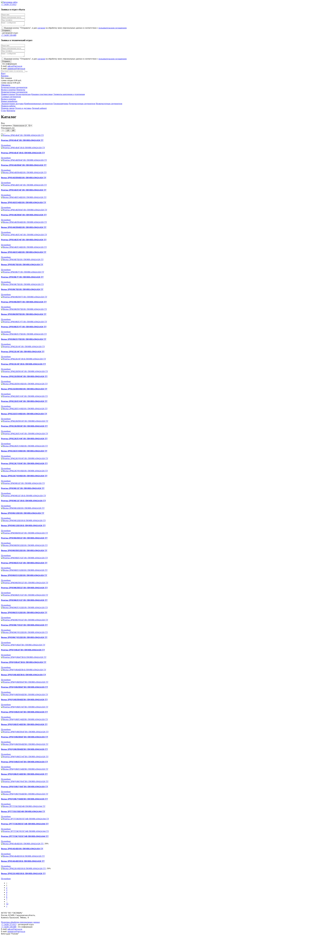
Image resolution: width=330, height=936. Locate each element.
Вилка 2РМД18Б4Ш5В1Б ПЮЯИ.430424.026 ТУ (23, 675)
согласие (41, 28)
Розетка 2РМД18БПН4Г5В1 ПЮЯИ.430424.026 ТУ (24, 687)
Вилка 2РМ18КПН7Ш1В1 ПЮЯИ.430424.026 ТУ (24, 314)
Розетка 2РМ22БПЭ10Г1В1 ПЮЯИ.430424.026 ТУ (24, 401)
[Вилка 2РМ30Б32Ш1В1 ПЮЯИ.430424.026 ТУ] (23, 508)
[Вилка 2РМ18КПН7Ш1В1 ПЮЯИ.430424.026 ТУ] (24, 309)
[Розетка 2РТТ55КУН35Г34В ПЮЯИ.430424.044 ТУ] (25, 831)
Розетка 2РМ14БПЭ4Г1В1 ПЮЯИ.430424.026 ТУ (24, 190)
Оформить (5, 85)
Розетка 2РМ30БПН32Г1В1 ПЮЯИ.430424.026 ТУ (24, 538)
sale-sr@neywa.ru (14, 66)
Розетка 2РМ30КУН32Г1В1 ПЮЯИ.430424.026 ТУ (24, 625)
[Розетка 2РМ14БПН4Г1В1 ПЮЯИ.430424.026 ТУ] (24, 160)
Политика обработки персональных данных (20, 922)
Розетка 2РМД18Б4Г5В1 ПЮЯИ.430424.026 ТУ (23, 650)
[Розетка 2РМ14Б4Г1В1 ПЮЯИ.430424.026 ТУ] (22, 135)
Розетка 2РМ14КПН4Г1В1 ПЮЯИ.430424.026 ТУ (24, 215)
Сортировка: (6, 125)
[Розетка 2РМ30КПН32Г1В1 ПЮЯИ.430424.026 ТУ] (24, 583)
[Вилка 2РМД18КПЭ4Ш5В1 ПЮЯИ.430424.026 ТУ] (24, 769)
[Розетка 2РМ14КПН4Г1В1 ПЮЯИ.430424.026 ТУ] (24, 210)
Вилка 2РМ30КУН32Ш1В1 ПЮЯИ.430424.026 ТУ (24, 637)
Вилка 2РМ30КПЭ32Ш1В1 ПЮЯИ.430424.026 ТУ (24, 612)
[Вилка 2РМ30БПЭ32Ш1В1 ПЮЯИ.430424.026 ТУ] (24, 570)
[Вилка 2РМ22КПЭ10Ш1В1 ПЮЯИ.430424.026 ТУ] (24, 446)
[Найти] (26, 71)
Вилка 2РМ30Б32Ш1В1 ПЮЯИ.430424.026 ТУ (22, 513)
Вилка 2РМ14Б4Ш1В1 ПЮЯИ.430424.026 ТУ (22, 849)
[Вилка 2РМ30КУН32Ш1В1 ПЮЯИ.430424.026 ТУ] (24, 632)
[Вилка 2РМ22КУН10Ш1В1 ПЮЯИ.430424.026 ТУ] (24, 471)
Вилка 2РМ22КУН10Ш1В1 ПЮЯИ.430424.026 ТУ (24, 476)
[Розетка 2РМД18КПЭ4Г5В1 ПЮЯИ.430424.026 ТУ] (24, 756)
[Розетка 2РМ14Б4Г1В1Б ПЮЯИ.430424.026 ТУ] (23, 148)
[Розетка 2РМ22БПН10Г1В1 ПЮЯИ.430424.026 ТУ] (24, 371)
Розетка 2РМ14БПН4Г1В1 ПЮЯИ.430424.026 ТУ (24, 165)
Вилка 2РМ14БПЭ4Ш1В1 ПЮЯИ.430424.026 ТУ (23, 202)
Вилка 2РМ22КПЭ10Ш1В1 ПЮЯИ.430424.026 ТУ (24, 451)
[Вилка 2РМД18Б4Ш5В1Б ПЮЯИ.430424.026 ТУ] (23, 670)
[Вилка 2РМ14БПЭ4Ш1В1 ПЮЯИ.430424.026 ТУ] (24, 197)
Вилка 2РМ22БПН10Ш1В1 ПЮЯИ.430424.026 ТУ (24, 389)
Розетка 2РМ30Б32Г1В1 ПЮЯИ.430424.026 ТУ (23, 488)
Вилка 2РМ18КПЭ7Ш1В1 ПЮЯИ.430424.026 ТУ (23, 339)
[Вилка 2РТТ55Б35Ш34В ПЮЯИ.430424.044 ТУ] (23, 806)
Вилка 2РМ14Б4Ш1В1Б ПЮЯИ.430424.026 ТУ (23, 861)
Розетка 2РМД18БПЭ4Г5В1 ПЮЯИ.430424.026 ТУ (24, 712)
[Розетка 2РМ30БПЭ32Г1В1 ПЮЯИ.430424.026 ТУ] (24, 558)
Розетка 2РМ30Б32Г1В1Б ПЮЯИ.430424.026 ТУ (23, 501)
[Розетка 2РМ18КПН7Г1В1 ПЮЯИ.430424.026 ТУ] (24, 297)
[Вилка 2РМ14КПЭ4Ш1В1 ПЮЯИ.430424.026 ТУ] (24, 247)
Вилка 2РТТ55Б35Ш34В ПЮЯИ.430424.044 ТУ (23, 811)
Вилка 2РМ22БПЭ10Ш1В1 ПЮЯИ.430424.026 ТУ (24, 414)
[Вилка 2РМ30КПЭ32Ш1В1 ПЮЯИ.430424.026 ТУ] (24, 607)
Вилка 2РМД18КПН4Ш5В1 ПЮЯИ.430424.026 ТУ (24, 749)
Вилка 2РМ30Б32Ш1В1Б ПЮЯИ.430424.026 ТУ (23, 525)
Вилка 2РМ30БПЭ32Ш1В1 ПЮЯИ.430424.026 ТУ (24, 575)
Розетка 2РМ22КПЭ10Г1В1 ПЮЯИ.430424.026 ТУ (24, 438)
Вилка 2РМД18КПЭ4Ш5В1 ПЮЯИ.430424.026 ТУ (24, 774)
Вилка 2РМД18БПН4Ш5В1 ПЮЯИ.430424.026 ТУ (24, 699)
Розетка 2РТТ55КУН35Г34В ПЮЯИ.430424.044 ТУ (25, 836)
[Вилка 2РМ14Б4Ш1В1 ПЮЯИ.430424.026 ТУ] (22, 844)
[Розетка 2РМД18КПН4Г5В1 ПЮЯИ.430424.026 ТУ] (25, 732)
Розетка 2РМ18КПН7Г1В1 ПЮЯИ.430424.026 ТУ (24, 302)
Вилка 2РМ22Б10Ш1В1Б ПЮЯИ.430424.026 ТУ (23, 873)
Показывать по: (8, 128)
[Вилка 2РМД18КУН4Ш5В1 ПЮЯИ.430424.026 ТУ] (24, 794)
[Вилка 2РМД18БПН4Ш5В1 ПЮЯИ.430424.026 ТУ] (24, 694)
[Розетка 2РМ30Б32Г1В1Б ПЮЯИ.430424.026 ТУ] (23, 496)
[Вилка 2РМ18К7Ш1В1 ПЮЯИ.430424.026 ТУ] (22, 284)
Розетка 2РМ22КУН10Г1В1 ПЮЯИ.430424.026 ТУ (24, 463)
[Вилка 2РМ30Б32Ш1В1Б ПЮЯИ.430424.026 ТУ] (23, 520)
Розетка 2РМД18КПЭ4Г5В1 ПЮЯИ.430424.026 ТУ (24, 762)
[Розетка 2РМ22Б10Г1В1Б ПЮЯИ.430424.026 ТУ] (23, 359)
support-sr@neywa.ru (16, 68)
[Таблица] (5, 133)
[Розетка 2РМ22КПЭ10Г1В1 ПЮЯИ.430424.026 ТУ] (24, 433)
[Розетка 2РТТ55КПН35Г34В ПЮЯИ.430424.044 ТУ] (25, 819)
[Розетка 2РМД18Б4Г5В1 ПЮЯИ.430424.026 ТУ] (23, 645)
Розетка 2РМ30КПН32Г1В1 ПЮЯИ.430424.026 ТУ (24, 588)
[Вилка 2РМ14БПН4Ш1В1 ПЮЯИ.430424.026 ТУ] (24, 172)
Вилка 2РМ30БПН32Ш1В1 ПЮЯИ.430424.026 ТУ (24, 550)
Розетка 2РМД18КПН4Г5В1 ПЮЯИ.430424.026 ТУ (24, 737)
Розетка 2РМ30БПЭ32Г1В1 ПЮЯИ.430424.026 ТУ (24, 563)
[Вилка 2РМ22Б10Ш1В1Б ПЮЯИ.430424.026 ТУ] (23, 868)
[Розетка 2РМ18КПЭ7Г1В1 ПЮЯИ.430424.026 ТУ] (24, 322)
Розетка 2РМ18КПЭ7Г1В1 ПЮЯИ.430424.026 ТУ (24, 327)
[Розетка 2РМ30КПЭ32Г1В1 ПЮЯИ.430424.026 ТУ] (24, 595)
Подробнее (6, 145)
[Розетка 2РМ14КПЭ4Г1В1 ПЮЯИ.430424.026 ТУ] (24, 235)
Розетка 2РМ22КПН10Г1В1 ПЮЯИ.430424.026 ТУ (24, 426)
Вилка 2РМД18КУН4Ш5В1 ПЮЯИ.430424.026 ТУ (24, 799)
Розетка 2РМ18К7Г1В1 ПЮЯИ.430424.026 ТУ (22, 277)
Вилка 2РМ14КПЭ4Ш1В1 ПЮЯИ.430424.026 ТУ (23, 252)
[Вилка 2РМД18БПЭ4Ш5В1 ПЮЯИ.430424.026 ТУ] (24, 719)
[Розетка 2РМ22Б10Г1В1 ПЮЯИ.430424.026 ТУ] (23, 346)
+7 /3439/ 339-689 (8, 927)
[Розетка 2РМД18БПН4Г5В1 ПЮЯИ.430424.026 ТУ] (24, 682)
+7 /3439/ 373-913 (8, 924)
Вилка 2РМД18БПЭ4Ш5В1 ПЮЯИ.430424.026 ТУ (24, 724)
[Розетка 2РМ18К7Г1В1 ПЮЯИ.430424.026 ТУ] (22, 272)
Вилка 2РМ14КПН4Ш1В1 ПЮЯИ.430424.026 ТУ (24, 227)
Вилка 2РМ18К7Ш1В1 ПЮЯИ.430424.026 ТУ (22, 289)
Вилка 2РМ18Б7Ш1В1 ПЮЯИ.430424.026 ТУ (22, 264)
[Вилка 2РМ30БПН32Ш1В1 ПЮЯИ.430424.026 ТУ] (24, 545)
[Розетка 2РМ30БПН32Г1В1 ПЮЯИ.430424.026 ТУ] (24, 533)
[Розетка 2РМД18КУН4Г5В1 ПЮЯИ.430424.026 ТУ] (24, 781)
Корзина (4, 76)
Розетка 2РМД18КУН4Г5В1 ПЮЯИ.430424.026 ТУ (24, 786)
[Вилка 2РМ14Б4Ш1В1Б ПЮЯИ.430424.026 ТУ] (23, 856)
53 (7, 904)
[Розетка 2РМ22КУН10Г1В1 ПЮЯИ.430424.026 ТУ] (24, 458)
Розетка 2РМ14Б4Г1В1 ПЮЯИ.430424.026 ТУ (22, 140)
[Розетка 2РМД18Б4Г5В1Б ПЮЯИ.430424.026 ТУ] (23, 657)
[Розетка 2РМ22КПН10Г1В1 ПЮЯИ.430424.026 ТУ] (24, 421)
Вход (3, 73)
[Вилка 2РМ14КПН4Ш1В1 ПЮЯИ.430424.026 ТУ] (24, 222)
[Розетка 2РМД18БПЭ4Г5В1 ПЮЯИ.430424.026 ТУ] (24, 707)
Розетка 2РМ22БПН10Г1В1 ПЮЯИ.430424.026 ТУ (24, 376)
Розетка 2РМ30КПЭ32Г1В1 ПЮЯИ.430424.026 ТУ (24, 600)
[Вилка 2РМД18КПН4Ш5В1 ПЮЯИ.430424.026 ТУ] (24, 744)
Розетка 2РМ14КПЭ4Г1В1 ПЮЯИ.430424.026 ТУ (24, 240)
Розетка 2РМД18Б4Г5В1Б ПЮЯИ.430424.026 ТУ (23, 662)
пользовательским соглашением (112, 28)
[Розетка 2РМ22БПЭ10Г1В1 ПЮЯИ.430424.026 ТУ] (24, 396)
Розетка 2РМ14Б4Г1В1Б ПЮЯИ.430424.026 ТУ (23, 153)
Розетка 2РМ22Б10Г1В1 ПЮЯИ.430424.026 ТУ (23, 351)
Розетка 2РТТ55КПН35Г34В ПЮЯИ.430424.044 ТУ (25, 824)
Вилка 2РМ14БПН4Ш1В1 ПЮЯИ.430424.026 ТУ (23, 178)
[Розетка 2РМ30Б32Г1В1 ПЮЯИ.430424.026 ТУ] (23, 483)
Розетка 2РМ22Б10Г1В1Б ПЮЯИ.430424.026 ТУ (23, 364)
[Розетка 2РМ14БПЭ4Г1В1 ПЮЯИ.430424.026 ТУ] (24, 185)
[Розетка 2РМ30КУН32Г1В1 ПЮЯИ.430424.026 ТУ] (24, 620)
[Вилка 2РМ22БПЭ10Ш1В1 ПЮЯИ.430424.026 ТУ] (24, 408)
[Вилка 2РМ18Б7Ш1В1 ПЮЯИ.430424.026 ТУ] (22, 259)
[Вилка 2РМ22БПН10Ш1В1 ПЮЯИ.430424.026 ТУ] (24, 384)
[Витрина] (2, 133)
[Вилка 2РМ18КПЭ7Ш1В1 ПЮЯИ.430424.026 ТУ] (24, 334)
